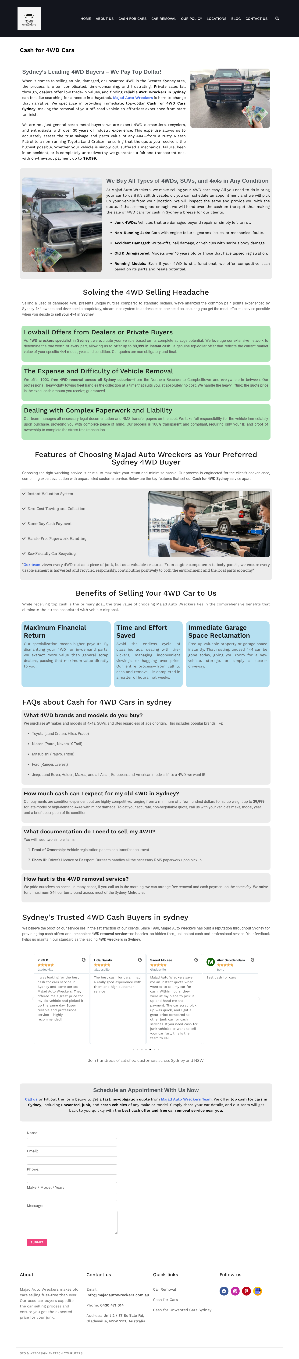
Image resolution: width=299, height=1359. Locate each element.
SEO (23, 1353)
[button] (32, 998)
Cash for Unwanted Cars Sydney (182, 1310)
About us (105, 19)
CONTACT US (257, 19)
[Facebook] (224, 1291)
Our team (32, 564)
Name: (33, 1133)
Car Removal (163, 19)
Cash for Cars (132, 19)
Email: (32, 1151)
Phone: (33, 1169)
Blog (236, 19)
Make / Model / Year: (45, 1187)
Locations (217, 19)
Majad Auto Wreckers (133, 97)
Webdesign (39, 1353)
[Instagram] (235, 1291)
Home (86, 19)
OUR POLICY (191, 19)
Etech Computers (67, 1353)
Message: (35, 1205)
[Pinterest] (246, 1291)
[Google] (257, 1291)
